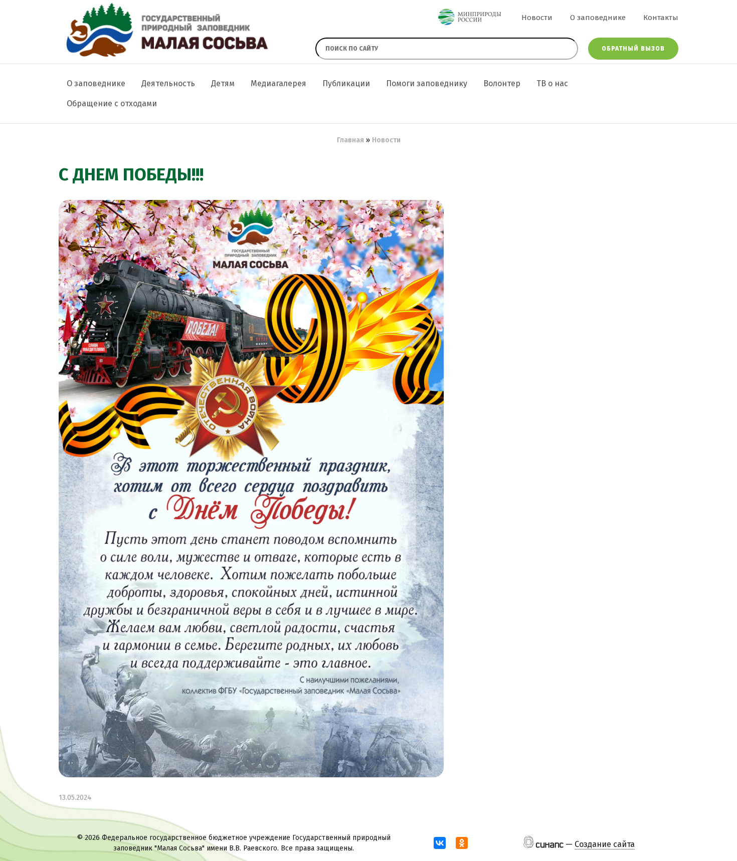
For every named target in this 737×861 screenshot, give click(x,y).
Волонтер (501, 83)
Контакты (660, 17)
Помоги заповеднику (426, 83)
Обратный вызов (633, 48)
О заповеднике (598, 17)
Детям (223, 83)
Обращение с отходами (112, 103)
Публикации (346, 83)
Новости (536, 17)
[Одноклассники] (462, 843)
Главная (350, 140)
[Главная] (165, 31)
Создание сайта (605, 844)
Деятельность (168, 83)
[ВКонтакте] (440, 843)
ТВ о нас (552, 83)
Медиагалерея (278, 83)
